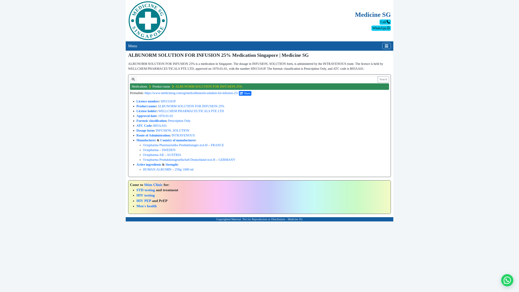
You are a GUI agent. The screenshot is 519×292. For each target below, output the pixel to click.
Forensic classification (151, 120)
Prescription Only (179, 120)
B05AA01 (160, 125)
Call (384, 22)
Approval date (146, 116)
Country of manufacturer (177, 140)
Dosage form (145, 130)
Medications (139, 86)
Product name (161, 86)
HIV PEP (143, 201)
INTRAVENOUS (183, 135)
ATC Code (143, 125)
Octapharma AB (153, 155)
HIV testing (145, 195)
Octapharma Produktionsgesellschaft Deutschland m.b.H (179, 159)
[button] (507, 280)
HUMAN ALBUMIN (157, 169)
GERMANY (227, 159)
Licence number (147, 101)
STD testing (145, 190)
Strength (171, 164)
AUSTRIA (174, 155)
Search (383, 79)
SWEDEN (169, 150)
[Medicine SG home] (148, 20)
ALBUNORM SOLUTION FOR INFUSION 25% (191, 106)
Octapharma (151, 150)
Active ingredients (148, 164)
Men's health (146, 206)
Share (246, 93)
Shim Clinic (153, 185)
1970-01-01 (165, 116)
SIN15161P (168, 101)
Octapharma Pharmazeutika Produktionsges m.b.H (175, 145)
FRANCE (217, 145)
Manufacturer (146, 140)
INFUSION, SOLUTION (172, 130)
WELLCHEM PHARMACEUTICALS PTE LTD (191, 111)
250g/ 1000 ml (184, 169)
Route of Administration (153, 135)
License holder (146, 111)
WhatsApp (379, 28)
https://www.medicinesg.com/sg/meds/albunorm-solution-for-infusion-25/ (191, 93)
